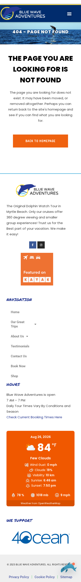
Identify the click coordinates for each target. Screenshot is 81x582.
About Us (17, 336)
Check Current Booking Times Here (34, 417)
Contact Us (19, 356)
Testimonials (20, 346)
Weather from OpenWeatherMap (40, 503)
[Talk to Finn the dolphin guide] (67, 569)
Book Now (18, 366)
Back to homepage (40, 141)
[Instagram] (41, 245)
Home (32, 36)
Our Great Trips (17, 324)
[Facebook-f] (33, 245)
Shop (14, 376)
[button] (69, 13)
